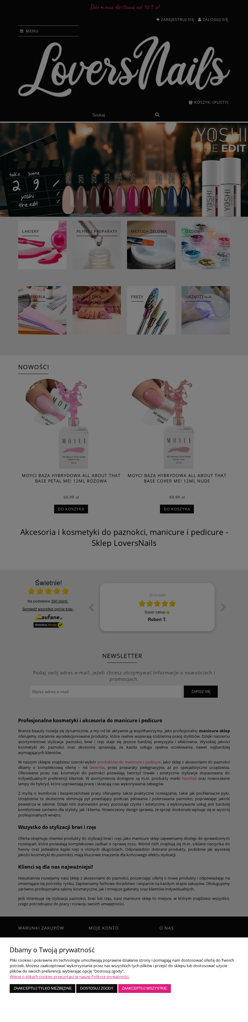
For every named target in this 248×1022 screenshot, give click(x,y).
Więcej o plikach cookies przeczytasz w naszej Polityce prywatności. (69, 976)
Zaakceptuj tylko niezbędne (43, 988)
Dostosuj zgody (96, 988)
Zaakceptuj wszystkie (144, 988)
